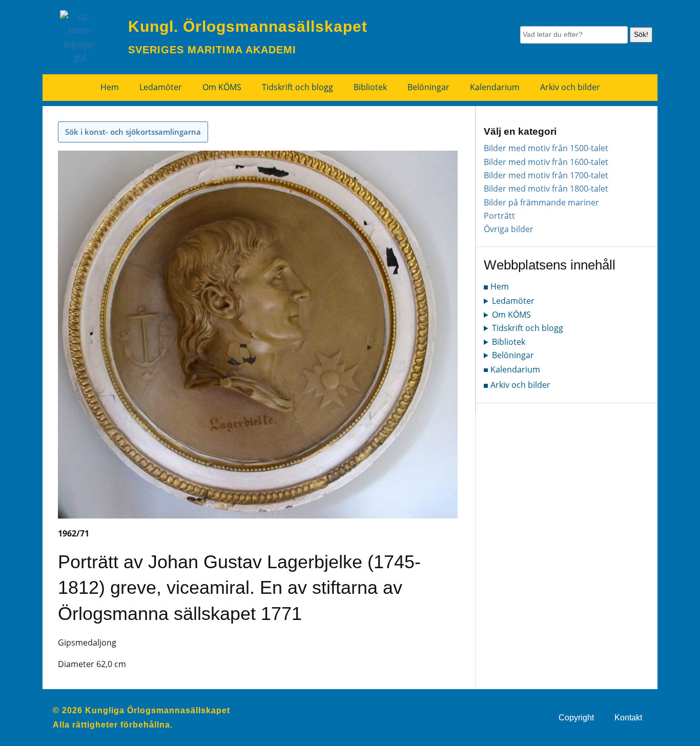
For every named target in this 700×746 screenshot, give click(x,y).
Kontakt (628, 717)
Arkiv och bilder (570, 87)
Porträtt (499, 215)
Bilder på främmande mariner (541, 202)
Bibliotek (370, 87)
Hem (109, 87)
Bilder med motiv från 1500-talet (546, 148)
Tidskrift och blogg (297, 87)
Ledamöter (160, 87)
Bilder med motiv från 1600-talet (546, 162)
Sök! (641, 34)
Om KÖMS (221, 87)
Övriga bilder (508, 229)
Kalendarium (495, 87)
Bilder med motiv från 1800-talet (546, 188)
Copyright (576, 717)
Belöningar (428, 87)
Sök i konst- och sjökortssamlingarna (133, 132)
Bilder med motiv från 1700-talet (546, 175)
